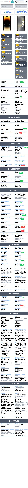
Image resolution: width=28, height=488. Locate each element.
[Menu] (26, 1)
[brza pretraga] (16, 2)
